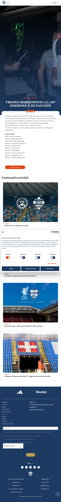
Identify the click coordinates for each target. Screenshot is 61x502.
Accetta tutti (49, 268)
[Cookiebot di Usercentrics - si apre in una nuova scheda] (52, 232)
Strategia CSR (45, 489)
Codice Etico (44, 482)
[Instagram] (30, 467)
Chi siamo (4, 404)
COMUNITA (33, 407)
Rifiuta (11, 268)
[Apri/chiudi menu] (8, 2)
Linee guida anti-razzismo (16, 489)
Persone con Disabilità (7, 423)
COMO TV (32, 402)
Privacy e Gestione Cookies (16, 479)
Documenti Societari (16, 492)
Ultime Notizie (5, 409)
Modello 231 (16, 485)
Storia (3, 414)
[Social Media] (22, 467)
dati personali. (48, 432)
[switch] (23, 257)
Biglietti (4, 407)
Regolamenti (16, 482)
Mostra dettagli (52, 263)
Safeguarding (45, 479)
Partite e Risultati (6, 411)
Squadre (4, 416)
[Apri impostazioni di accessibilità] (58, 494)
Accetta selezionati (30, 268)
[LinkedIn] (38, 467)
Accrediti (4, 421)
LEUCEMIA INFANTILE (36, 409)
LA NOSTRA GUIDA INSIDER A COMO (41, 404)
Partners (4, 419)
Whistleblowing (45, 485)
